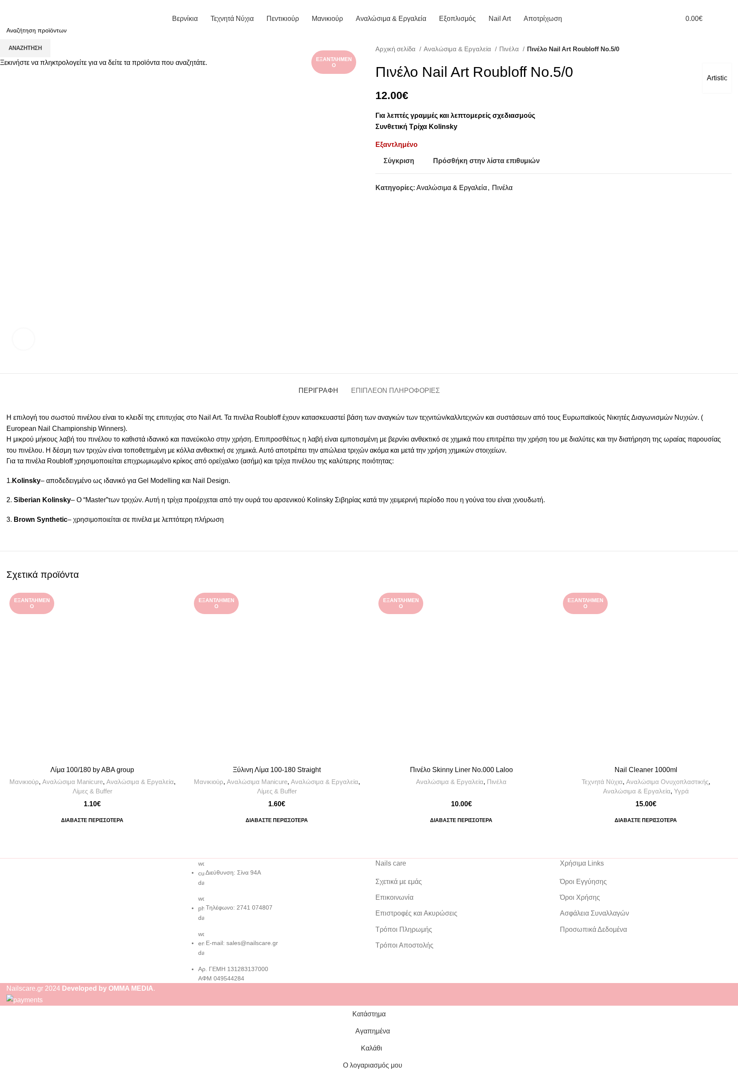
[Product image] (461, 675)
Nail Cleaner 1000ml (646, 769)
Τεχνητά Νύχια (602, 781)
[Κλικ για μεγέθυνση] (23, 339)
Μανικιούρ (24, 781)
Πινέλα (497, 781)
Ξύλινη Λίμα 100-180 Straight (277, 769)
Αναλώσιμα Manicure (72, 781)
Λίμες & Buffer (92, 791)
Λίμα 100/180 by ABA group (92, 769)
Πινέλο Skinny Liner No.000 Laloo (461, 769)
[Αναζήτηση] (729, 18)
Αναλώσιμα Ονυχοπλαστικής (667, 781)
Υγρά (681, 791)
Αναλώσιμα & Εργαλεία (140, 781)
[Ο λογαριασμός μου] (660, 18)
